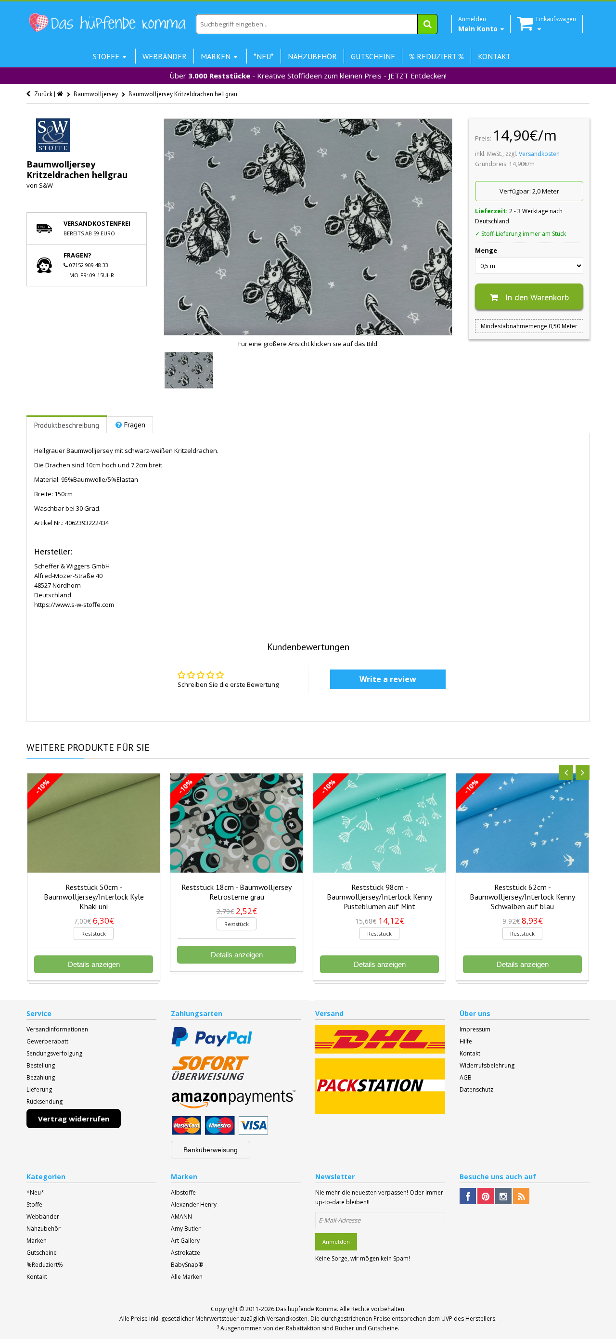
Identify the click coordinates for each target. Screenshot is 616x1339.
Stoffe (34, 1204)
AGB (466, 1077)
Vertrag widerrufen (73, 1118)
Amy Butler (186, 1228)
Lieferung (39, 1089)
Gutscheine (41, 1253)
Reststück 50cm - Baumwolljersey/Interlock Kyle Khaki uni (94, 896)
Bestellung (40, 1065)
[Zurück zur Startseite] (60, 94)
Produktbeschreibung (66, 425)
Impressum (475, 1029)
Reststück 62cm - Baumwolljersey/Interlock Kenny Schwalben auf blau (522, 896)
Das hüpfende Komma (306, 1309)
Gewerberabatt (47, 1041)
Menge (486, 250)
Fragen (134, 424)
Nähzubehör (43, 1228)
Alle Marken (187, 1277)
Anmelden (336, 1241)
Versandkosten (539, 154)
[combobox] (316, 24)
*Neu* (35, 1192)
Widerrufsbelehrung (487, 1065)
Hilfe (466, 1041)
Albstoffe (183, 1192)
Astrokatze (185, 1253)
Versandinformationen (57, 1029)
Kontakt (470, 1053)
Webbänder (42, 1216)
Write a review (387, 679)
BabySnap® (187, 1265)
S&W (46, 185)
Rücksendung (44, 1101)
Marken (36, 1240)
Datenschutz (476, 1089)
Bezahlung (40, 1077)
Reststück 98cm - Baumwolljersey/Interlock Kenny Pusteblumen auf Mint (379, 896)
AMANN (181, 1216)
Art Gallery (185, 1240)
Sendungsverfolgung (54, 1053)
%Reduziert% (44, 1265)
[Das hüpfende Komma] (106, 23)
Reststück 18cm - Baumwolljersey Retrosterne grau (236, 891)
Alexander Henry (194, 1204)
